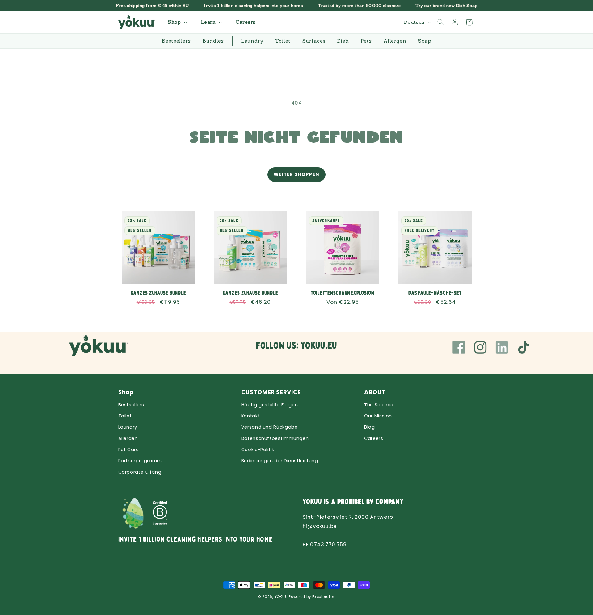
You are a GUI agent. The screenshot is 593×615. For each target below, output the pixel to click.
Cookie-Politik (257, 449)
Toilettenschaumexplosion (342, 293)
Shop (126, 392)
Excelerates (323, 596)
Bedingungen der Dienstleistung (279, 461)
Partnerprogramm (140, 461)
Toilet (125, 416)
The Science (378, 405)
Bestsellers (131, 405)
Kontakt (250, 416)
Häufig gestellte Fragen (269, 405)
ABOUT (374, 392)
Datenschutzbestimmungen (275, 438)
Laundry (127, 427)
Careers (373, 438)
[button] (176, 22)
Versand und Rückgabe (269, 427)
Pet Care (128, 449)
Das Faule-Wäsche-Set (434, 293)
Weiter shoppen (297, 174)
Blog (369, 427)
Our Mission (378, 416)
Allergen (128, 438)
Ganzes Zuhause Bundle (158, 293)
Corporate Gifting (140, 472)
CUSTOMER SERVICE (271, 392)
